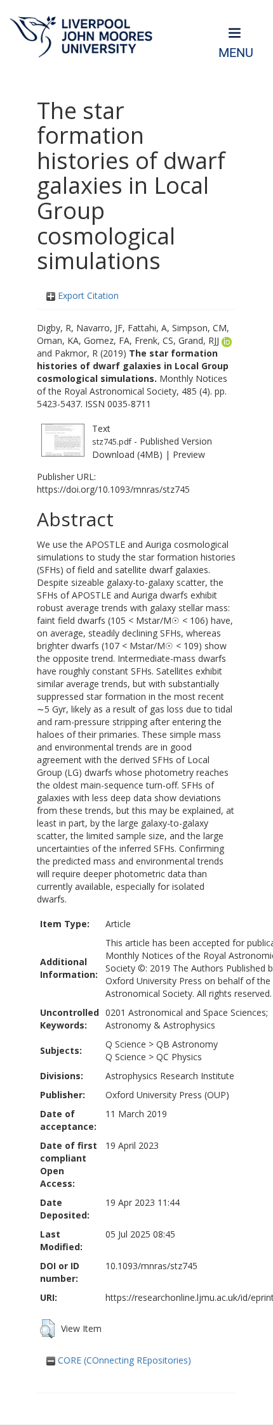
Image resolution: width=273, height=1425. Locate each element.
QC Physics (179, 1057)
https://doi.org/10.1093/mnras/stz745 (113, 489)
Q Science (125, 1044)
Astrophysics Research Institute (169, 1076)
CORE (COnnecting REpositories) (123, 1360)
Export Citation (87, 295)
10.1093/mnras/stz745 (151, 1266)
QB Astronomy (187, 1044)
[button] (47, 1328)
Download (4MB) (127, 454)
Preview (189, 454)
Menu (235, 53)
